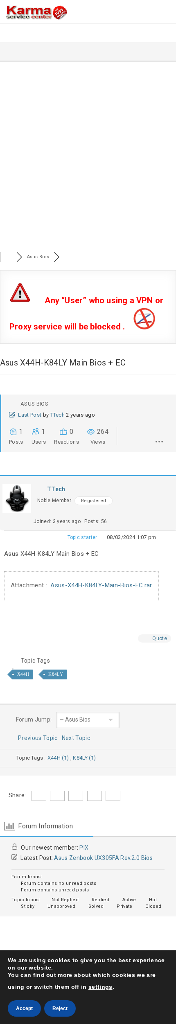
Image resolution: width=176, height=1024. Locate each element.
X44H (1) (58, 758)
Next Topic (77, 738)
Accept (24, 1008)
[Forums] (8, 256)
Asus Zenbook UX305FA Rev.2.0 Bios (103, 858)
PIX (83, 847)
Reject (60, 1008)
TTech (57, 415)
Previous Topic (37, 738)
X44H (23, 674)
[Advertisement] (88, 154)
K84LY (55, 674)
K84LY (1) (84, 758)
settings (100, 986)
